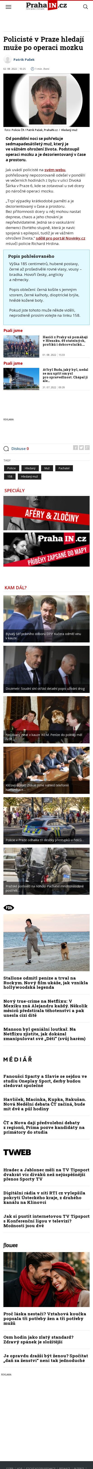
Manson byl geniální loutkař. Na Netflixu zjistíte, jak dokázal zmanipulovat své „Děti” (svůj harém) (44, 1033)
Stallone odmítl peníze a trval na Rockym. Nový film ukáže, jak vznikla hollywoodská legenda (45, 982)
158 (9, 476)
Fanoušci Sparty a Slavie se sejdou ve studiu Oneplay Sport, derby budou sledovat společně (45, 1080)
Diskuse (20, 448)
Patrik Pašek (24, 59)
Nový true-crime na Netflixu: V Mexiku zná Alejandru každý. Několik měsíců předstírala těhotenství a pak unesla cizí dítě (45, 1008)
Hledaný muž (29, 476)
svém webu (54, 169)
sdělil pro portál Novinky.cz (60, 238)
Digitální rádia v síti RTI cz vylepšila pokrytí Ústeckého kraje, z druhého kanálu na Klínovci (44, 1197)
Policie (11, 468)
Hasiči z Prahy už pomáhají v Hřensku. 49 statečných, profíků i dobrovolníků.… (65, 341)
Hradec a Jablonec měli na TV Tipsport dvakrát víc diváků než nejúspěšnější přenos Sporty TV (46, 1174)
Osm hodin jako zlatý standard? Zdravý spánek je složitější (38, 1339)
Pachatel (64, 468)
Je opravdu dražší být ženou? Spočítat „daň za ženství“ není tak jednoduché (45, 1358)
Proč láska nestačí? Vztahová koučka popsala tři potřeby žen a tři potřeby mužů (44, 1318)
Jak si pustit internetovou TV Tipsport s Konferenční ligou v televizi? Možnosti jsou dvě (46, 1220)
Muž (47, 468)
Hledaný (30, 468)
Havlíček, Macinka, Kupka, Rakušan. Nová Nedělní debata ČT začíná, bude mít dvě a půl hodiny (44, 1103)
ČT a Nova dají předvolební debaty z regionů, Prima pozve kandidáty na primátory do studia (44, 1127)
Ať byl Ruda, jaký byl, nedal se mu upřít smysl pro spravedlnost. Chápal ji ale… (65, 375)
